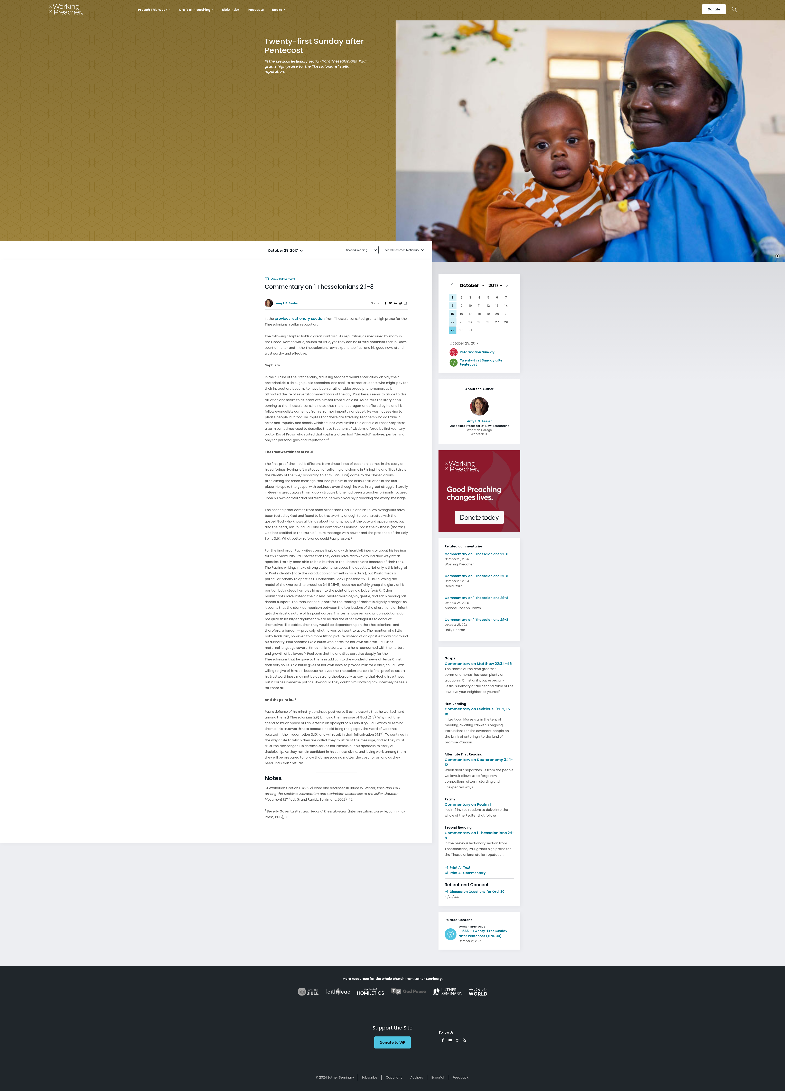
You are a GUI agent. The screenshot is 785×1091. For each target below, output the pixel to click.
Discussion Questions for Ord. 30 (477, 891)
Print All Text (459, 867)
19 (488, 314)
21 (506, 314)
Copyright (394, 1077)
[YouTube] (450, 1040)
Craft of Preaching (195, 9)
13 (497, 306)
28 (506, 322)
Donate (714, 9)
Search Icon (734, 9)
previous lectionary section (298, 61)
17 (470, 314)
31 (470, 330)
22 (453, 322)
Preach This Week (153, 9)
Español (437, 1077)
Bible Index (231, 9)
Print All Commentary (467, 873)
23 (462, 322)
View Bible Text (282, 279)
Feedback (460, 1077)
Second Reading (356, 250)
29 (453, 330)
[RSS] (464, 1040)
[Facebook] (442, 1040)
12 (488, 306)
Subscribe (369, 1077)
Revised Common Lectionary (401, 250)
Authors (416, 1077)
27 (497, 322)
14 (506, 306)
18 (479, 314)
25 (479, 322)
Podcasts (256, 9)
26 (488, 322)
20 (497, 314)
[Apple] (457, 1040)
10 (470, 306)
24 (470, 322)
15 (452, 314)
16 (461, 314)
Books (277, 9)
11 (479, 306)
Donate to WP (392, 1042)
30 (462, 330)
